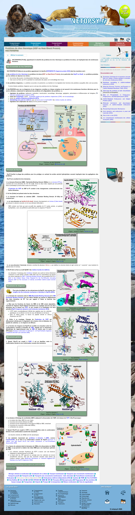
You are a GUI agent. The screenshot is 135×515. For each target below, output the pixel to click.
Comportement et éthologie (15, 44)
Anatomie (84, 490)
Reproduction (85, 498)
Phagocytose (79, 480)
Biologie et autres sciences (99, 44)
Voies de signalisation (86, 482)
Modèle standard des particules (86, 504)
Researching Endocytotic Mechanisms (114, 109)
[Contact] (107, 503)
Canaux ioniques (16, 482)
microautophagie (69, 96)
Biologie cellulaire (87, 500)
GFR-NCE (36, 480)
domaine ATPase (57, 182)
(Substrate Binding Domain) (14, 297)
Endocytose (10, 478)
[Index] (122, 41)
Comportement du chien (36, 44)
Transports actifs (27, 476)
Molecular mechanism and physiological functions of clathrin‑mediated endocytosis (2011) (116, 104)
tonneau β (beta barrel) (55, 201)
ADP (30, 341)
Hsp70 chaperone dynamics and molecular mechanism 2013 (30, 309)
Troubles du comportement (120, 44)
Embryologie (85, 496)
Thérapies (61, 502)
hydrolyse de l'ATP (15, 188)
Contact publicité (111, 172)
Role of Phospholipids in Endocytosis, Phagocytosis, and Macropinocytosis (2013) (116, 95)
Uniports (37, 482)
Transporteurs (28, 482)
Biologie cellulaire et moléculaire (19, 473)
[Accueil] (116, 41)
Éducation (37, 504)
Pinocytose (56, 480)
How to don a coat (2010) (110, 115)
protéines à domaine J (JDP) (39, 438)
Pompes (45, 482)
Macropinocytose (67, 480)
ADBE (43, 480)
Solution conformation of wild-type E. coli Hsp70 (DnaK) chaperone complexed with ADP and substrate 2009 (28, 331)
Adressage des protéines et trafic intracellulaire (116, 90)
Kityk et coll (59, 261)
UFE (49, 480)
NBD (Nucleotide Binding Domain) (39, 296)
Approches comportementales (15, 500)
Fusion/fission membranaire (84, 476)
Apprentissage (14, 503)
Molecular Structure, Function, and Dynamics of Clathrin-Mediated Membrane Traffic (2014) (116, 87)
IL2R (29, 480)
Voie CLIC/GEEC (92, 478)
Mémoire (12, 505)
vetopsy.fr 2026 (116, 509)
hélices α (48, 265)
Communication (38, 502)
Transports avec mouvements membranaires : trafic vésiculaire (54, 476)
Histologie (84, 492)
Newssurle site (124, 11)
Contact (127, 54)
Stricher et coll (88, 231)
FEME (82, 478)
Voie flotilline (13, 480)
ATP (26, 307)
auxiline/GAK (11, 439)
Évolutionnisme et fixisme (14, 497)
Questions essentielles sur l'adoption (14, 492)
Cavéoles (75, 478)
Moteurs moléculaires (70, 482)
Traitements (61, 504)
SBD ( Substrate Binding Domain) (31, 276)
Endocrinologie (86, 494)
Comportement (14, 495)
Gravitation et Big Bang (85, 507)
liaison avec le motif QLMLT (44, 100)
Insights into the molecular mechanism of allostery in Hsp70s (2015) (33, 292)
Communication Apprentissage (78, 44)
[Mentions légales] (128, 41)
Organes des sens (39, 500)
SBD (54, 296)
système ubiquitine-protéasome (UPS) (27, 98)
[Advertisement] (115, 134)
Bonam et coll (60, 164)
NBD (33, 329)
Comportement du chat (57, 44)
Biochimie (84, 502)
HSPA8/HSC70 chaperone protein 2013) (58, 71)
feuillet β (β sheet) (27, 201)
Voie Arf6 (22, 480)
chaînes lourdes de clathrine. (63, 100)
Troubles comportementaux (63, 491)
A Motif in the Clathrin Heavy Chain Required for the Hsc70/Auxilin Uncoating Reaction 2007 (32, 278)
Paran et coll (85, 310)
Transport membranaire (57, 473)
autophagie (20, 96)
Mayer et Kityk (83, 359)
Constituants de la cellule (39, 473)
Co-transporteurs (56, 482)
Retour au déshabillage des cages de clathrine (24, 464)
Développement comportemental (38, 497)
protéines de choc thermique (19, 74)
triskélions (29, 273)
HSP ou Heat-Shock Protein (51, 74)
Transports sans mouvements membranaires (80, 473)
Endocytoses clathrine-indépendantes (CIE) (57, 478)
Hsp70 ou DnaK (78, 74)
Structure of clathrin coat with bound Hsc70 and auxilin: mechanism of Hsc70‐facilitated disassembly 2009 (30, 441)
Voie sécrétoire (90, 480)
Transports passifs (14, 476)
